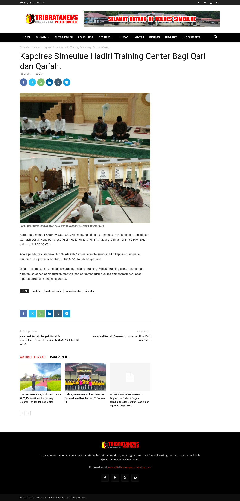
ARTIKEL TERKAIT (33, 357)
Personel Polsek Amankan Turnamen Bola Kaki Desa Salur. (121, 338)
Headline (36, 290)
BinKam (41, 37)
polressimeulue (73, 290)
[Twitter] (211, 2)
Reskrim (104, 37)
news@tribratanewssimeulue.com (129, 467)
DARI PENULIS (60, 357)
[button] (215, 37)
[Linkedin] (49, 82)
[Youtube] (217, 2)
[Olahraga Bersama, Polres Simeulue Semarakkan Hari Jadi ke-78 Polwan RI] (85, 377)
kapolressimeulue (53, 290)
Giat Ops (171, 37)
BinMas (154, 37)
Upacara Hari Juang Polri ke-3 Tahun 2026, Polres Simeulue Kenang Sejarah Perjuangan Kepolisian (40, 398)
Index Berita (191, 37)
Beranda (24, 47)
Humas (123, 37)
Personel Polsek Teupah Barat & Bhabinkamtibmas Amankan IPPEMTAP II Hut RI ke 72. (49, 340)
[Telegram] (66, 82)
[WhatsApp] (41, 82)
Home (26, 37)
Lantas (139, 37)
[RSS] (205, 2)
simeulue (89, 290)
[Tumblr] (58, 82)
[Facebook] (199, 2)
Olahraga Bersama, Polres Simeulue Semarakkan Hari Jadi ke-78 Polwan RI (85, 398)
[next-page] (28, 413)
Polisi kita (85, 37)
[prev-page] (22, 413)
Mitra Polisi (64, 37)
